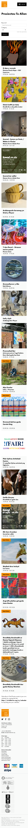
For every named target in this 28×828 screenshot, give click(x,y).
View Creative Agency (15, 825)
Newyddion (4, 751)
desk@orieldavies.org (10, 732)
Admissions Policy (5, 760)
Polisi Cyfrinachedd (5, 757)
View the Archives (22, 32)
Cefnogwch (4, 753)
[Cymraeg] (4, 4)
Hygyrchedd (4, 754)
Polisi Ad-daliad (5, 756)
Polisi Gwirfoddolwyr (6, 758)
